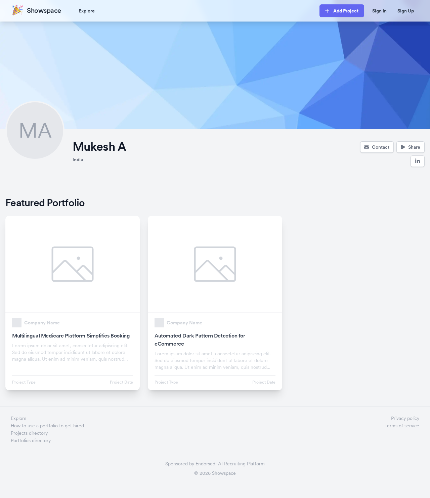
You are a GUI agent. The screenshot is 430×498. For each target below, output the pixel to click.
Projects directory (29, 433)
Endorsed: (206, 464)
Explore (87, 11)
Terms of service (402, 426)
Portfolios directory (31, 440)
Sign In (379, 11)
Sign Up (405, 11)
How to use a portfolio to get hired (47, 426)
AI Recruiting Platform (241, 464)
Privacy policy (405, 418)
